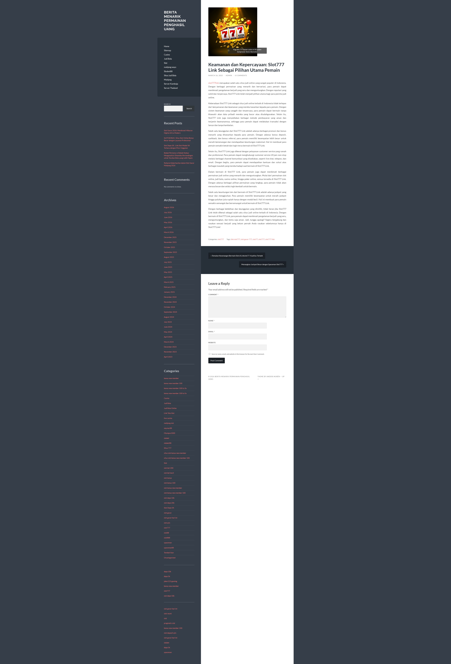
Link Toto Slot (169, 413)
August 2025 (169, 257)
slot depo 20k (169, 503)
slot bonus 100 (169, 483)
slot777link (213, 83)
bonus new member (171, 378)
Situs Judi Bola (170, 75)
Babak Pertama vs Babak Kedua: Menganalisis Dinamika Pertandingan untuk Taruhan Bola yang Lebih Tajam (178, 155)
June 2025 (168, 267)
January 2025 (169, 292)
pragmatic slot (169, 623)
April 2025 (168, 277)
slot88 (166, 533)
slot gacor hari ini (170, 518)
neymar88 (168, 428)
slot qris (167, 523)
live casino (168, 418)
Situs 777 (167, 448)
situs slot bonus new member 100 (177, 458)
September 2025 (170, 252)
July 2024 (168, 322)
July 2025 (168, 262)
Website (212, 343)
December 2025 (170, 237)
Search (167, 104)
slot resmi (168, 613)
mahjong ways (170, 67)
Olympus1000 (169, 433)
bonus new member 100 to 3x (175, 388)
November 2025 (170, 242)
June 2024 (168, 327)
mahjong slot (169, 423)
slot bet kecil (169, 473)
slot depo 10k (169, 498)
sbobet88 (167, 443)
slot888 (167, 538)
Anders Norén (273, 376)
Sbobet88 (168, 71)
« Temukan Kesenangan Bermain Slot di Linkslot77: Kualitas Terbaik (237, 256)
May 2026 (168, 222)
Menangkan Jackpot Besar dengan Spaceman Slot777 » (262, 264)
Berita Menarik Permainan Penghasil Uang (175, 20)
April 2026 (168, 227)
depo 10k (167, 571)
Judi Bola (168, 59)
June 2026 (168, 217)
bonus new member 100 (173, 383)
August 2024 (169, 317)
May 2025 (168, 272)
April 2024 (168, 337)
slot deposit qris (170, 633)
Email (211, 332)
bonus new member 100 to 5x (175, 393)
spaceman (168, 543)
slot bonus (168, 478)
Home (166, 46)
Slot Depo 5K (169, 508)
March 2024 (169, 342)
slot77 (255, 239)
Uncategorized (169, 558)
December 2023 (170, 347)
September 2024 (170, 312)
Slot (165, 63)
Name (211, 321)
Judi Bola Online (170, 408)
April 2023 (168, 357)
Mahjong (168, 79)
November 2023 (170, 352)
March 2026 (169, 232)
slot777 (167, 528)
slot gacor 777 (246, 239)
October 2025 (169, 247)
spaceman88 (169, 548)
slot (165, 618)
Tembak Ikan (169, 553)
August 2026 (169, 207)
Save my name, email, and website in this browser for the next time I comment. (238, 354)
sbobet (166, 438)
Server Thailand (171, 88)
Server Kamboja (171, 84)
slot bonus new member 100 (175, 493)
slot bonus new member (173, 488)
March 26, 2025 (215, 75)
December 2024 (170, 297)
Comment (213, 294)
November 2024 (170, 302)
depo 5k (167, 576)
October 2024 (169, 307)
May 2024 (168, 332)
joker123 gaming (170, 581)
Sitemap (167, 50)
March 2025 (169, 282)
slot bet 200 (168, 468)
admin (229, 75)
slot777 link (270, 239)
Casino (167, 54)
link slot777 (235, 239)
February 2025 (169, 287)
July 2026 (168, 212)
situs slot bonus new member (175, 453)
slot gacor (168, 513)
